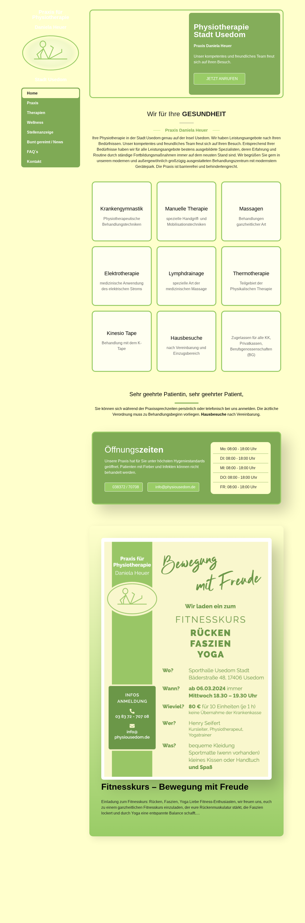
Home (32, 93)
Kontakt (34, 162)
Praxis (32, 103)
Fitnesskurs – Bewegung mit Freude (175, 787)
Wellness (35, 122)
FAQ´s (32, 152)
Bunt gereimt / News (45, 142)
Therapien (36, 113)
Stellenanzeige (40, 132)
